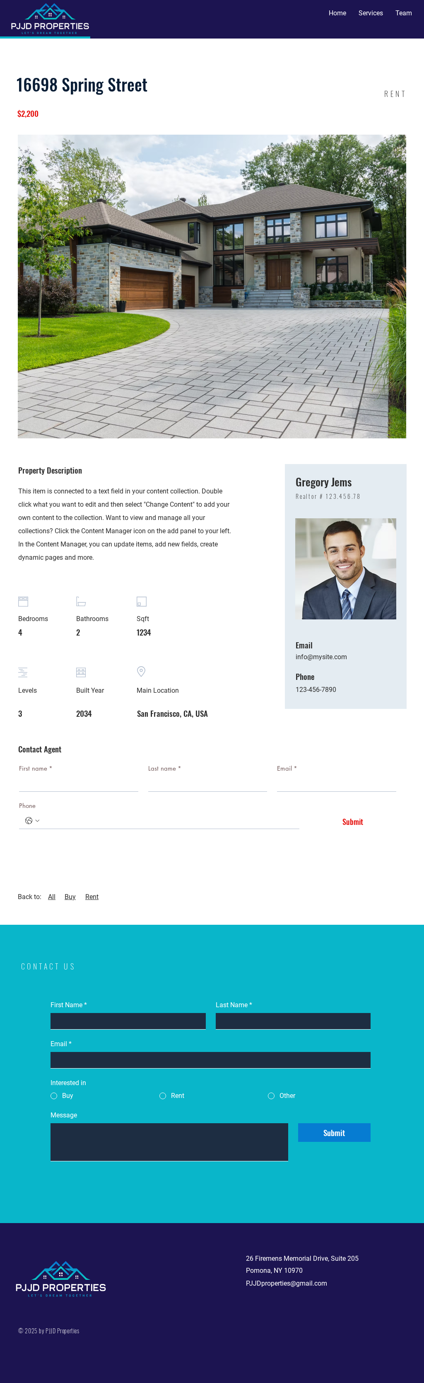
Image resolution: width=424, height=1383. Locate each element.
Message (64, 1115)
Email (287, 768)
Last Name (234, 1005)
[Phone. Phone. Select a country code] (32, 821)
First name (36, 768)
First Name (69, 1005)
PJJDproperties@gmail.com (286, 1283)
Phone (27, 806)
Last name (164, 768)
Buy (70, 897)
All (51, 897)
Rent (92, 897)
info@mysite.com (321, 657)
